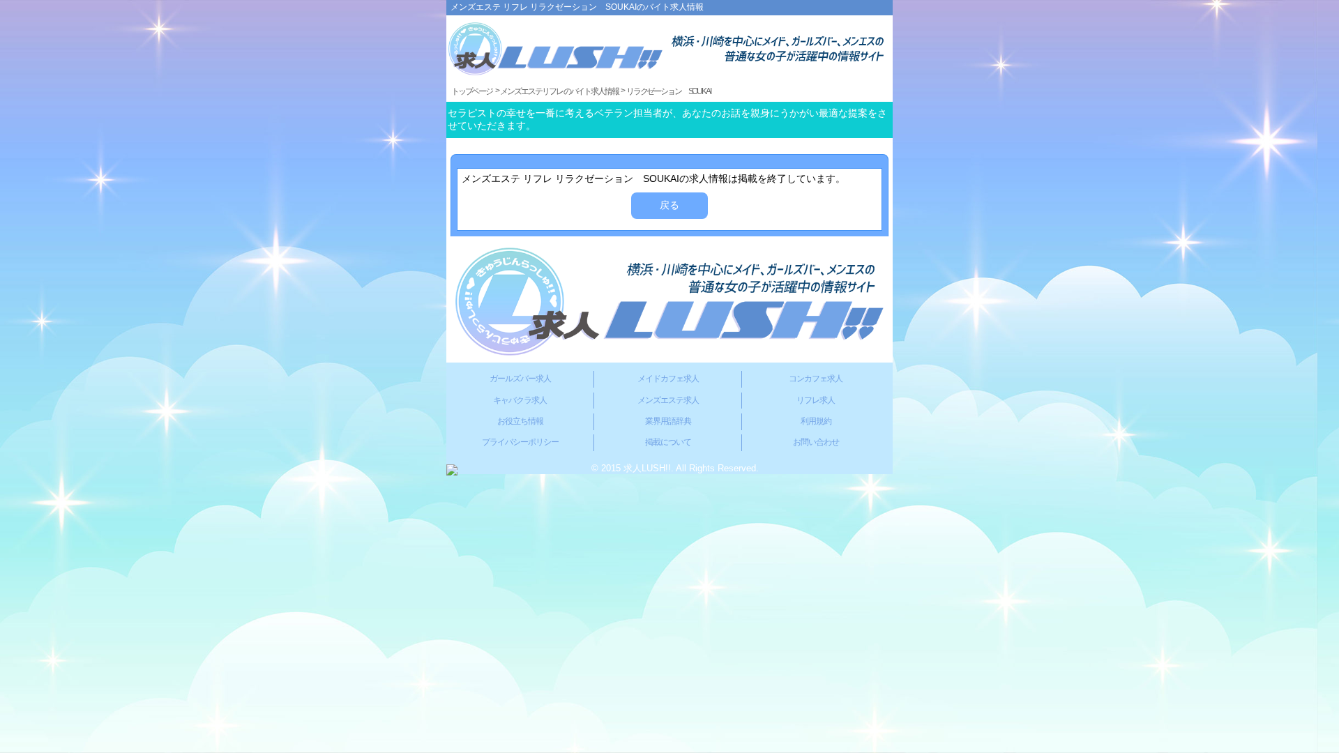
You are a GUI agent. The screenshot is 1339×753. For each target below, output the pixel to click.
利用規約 (816, 421)
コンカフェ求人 (815, 378)
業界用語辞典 (668, 421)
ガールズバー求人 (520, 378)
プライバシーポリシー (520, 442)
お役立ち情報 (520, 421)
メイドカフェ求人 (668, 378)
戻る (669, 205)
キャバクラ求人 (520, 400)
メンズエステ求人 (668, 400)
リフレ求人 (815, 400)
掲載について (668, 442)
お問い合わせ (816, 442)
